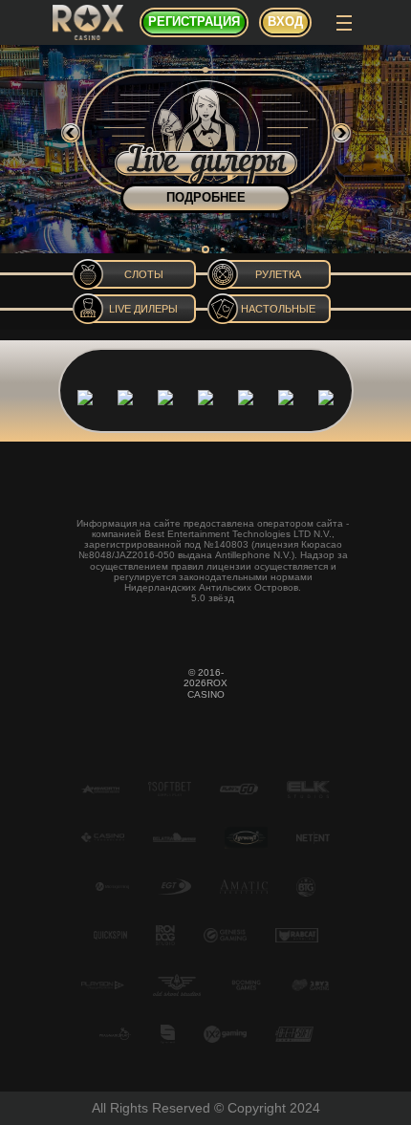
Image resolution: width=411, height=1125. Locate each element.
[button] (188, 249)
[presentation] (70, 132)
